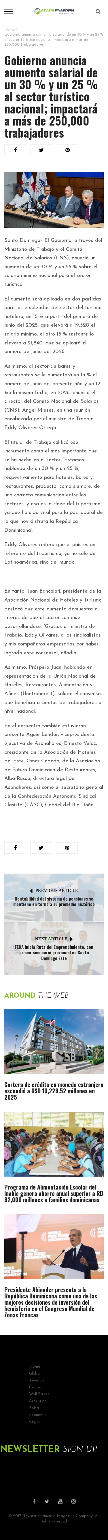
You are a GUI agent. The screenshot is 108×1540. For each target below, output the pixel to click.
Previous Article (56, 890)
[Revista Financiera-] (54, 11)
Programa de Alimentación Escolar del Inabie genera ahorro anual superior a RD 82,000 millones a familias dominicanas (53, 1193)
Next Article (51, 939)
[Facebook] (34, 1502)
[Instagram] (73, 1502)
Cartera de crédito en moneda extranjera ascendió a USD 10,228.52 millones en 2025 (53, 1090)
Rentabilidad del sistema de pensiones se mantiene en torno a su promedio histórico (54, 901)
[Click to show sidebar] (6, 92)
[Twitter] (46, 1502)
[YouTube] (60, 1502)
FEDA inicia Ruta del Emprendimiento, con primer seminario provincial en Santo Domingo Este (54, 952)
